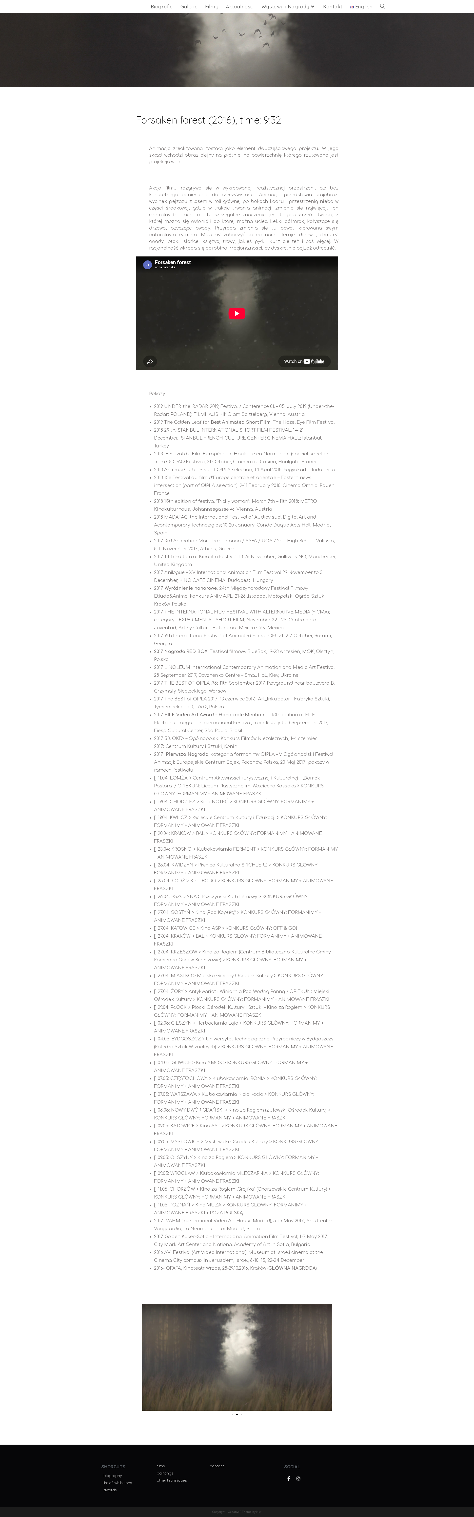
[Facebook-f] (288, 1478)
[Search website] (382, 6)
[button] (317, 1295)
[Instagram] (298, 1478)
